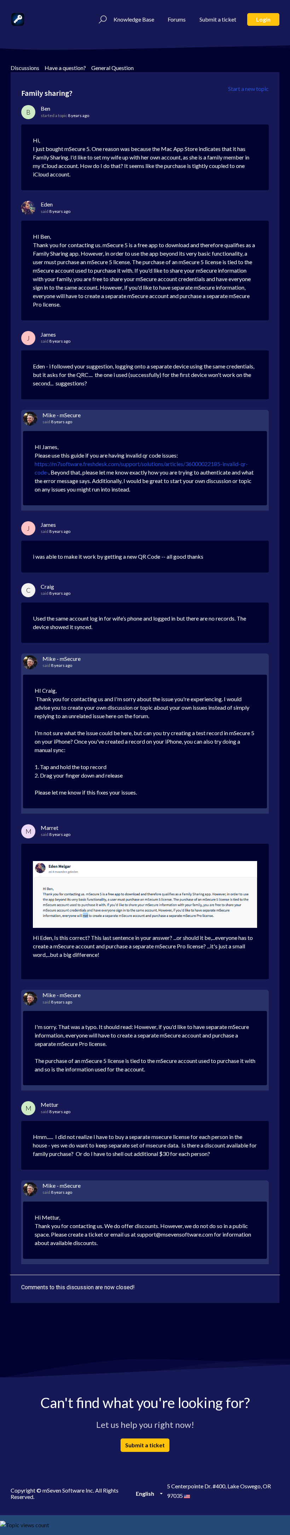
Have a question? (65, 67)
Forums (177, 19)
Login (263, 19)
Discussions (25, 67)
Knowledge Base (134, 19)
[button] (102, 19)
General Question (112, 67)
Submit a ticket (217, 19)
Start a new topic (248, 88)
